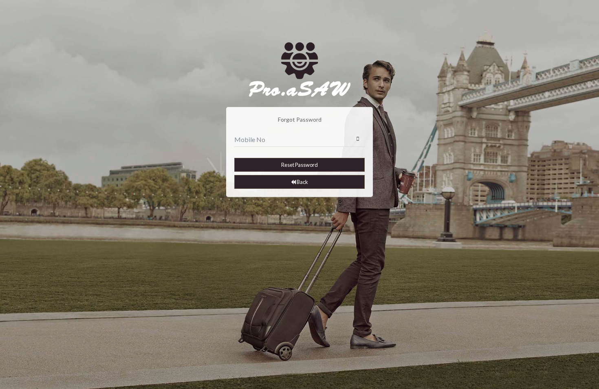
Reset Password (299, 165)
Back (302, 182)
